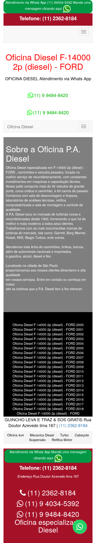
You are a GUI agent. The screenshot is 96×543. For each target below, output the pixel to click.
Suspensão (37, 439)
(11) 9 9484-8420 (50, 95)
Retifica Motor (62, 439)
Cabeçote (82, 435)
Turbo (64, 435)
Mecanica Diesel (42, 435)
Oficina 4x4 (15, 435)
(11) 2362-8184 (59, 18)
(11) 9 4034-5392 (51, 503)
